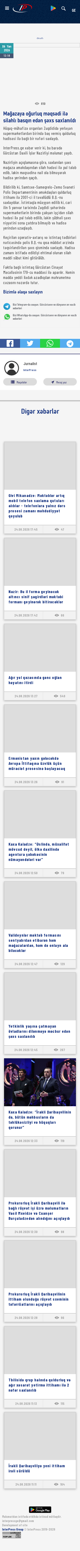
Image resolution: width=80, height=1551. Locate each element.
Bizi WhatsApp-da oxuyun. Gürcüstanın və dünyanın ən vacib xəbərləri (45, 317)
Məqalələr (22, 382)
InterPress (30, 370)
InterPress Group (13, 1529)
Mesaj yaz (61, 382)
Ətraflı (40, 38)
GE (74, 11)
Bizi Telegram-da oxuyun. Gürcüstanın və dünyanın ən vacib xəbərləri (44, 306)
